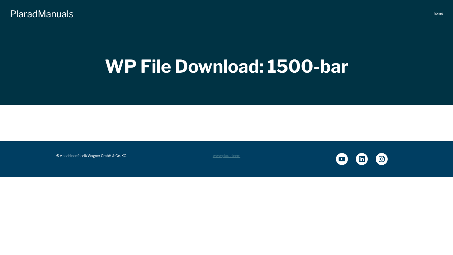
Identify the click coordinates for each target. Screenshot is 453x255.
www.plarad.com (226, 156)
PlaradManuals (42, 14)
